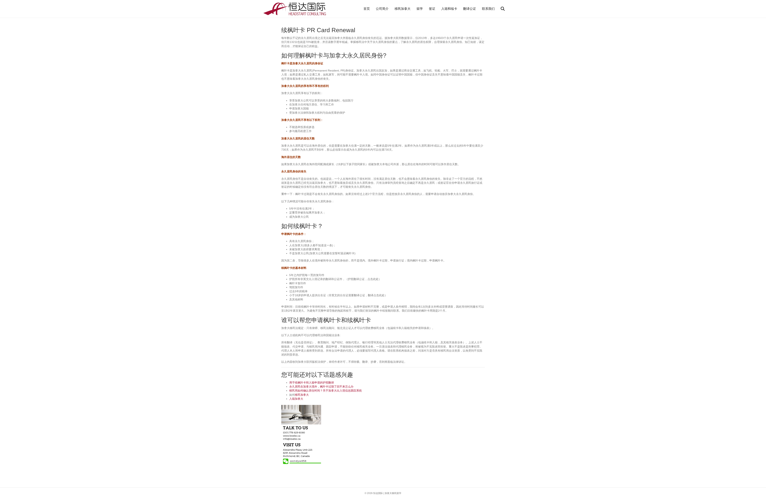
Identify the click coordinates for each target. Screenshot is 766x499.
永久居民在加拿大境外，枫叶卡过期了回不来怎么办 (321, 386)
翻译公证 (469, 8)
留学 (420, 8)
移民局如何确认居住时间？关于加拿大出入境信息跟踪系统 (325, 390)
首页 (366, 8)
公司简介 (382, 8)
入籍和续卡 (449, 8)
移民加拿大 (403, 8)
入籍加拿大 (296, 398)
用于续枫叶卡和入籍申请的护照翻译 (311, 382)
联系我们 (488, 8)
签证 (432, 8)
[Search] (500, 8)
